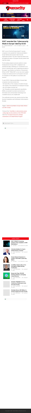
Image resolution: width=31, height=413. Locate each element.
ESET (5, 107)
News (3, 47)
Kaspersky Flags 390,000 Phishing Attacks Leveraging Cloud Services (18, 275)
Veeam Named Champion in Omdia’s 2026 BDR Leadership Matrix (19, 258)
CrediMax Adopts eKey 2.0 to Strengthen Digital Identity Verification (18, 266)
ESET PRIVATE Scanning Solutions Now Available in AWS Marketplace (19, 243)
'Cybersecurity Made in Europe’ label (14, 105)
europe (9, 107)
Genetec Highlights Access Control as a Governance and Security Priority (18, 283)
